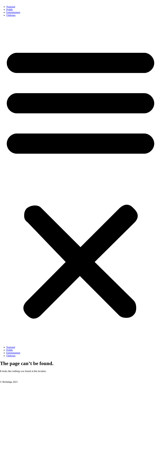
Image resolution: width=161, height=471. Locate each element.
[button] (80, 181)
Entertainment (13, 12)
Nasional (10, 6)
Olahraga (10, 15)
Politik (9, 9)
